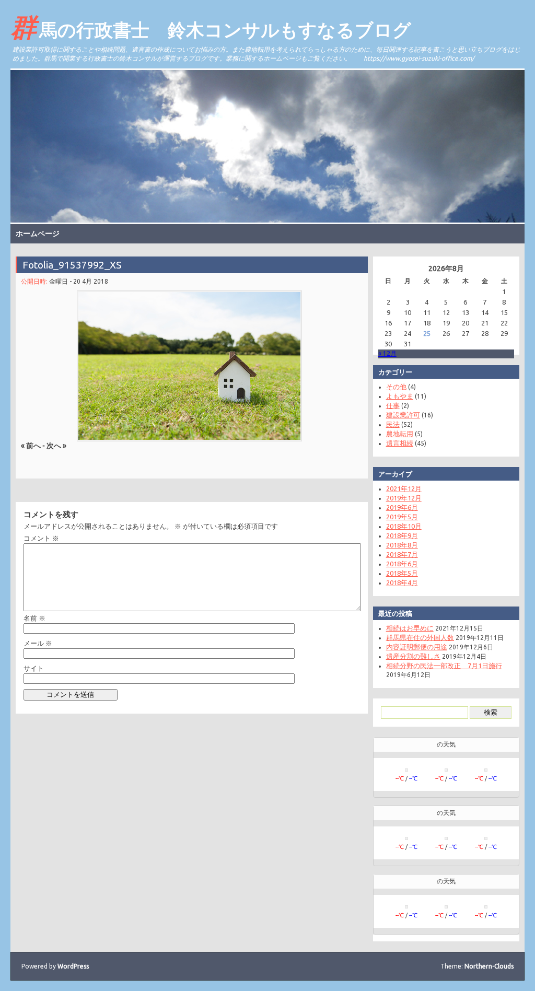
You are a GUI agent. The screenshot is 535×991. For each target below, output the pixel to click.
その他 (396, 386)
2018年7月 (402, 554)
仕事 (393, 405)
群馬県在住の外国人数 (420, 637)
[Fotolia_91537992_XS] (189, 365)
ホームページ (38, 233)
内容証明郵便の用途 (416, 646)
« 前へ (31, 445)
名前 (34, 618)
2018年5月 (402, 573)
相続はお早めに (410, 628)
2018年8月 (402, 545)
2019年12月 (404, 498)
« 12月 (387, 353)
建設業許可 (403, 414)
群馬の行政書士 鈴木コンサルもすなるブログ (210, 26)
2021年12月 (404, 488)
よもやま (399, 396)
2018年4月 (402, 582)
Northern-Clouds (489, 966)
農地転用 (399, 433)
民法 (393, 424)
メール (38, 643)
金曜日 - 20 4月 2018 (78, 281)
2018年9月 (402, 535)
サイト (34, 668)
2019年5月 (402, 516)
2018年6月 (402, 563)
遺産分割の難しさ (413, 656)
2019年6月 (402, 507)
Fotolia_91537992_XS (71, 265)
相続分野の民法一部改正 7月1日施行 (444, 665)
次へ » (56, 445)
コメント (41, 538)
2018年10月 (404, 526)
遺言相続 (399, 443)
